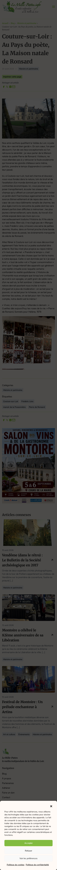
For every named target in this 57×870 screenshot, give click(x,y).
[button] (51, 806)
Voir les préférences (28, 858)
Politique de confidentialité (37, 864)
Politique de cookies (15, 864)
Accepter (28, 843)
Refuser (28, 851)
